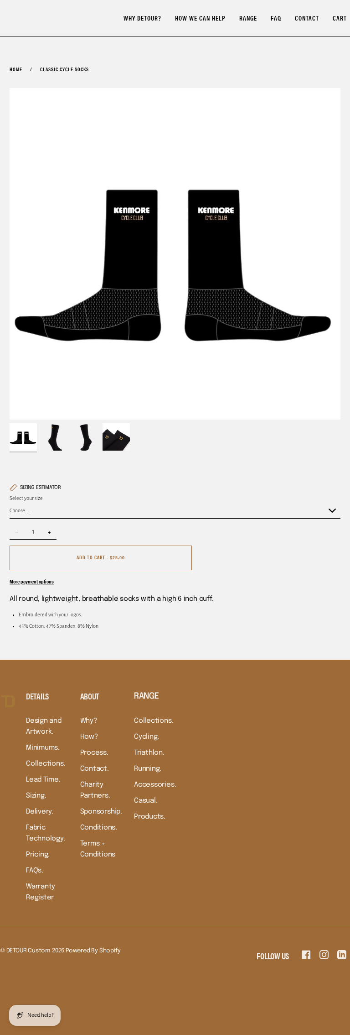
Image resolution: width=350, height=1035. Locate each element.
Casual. (145, 800)
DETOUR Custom (28, 951)
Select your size (26, 498)
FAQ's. (34, 870)
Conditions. (99, 827)
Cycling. (146, 737)
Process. (94, 753)
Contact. (94, 768)
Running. (147, 768)
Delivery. (39, 811)
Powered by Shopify (93, 951)
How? (89, 737)
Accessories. (155, 784)
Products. (149, 816)
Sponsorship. (101, 811)
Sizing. (36, 795)
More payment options (32, 581)
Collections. (45, 763)
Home (16, 69)
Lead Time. (43, 779)
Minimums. (43, 747)
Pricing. (38, 854)
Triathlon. (149, 753)
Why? (88, 721)
